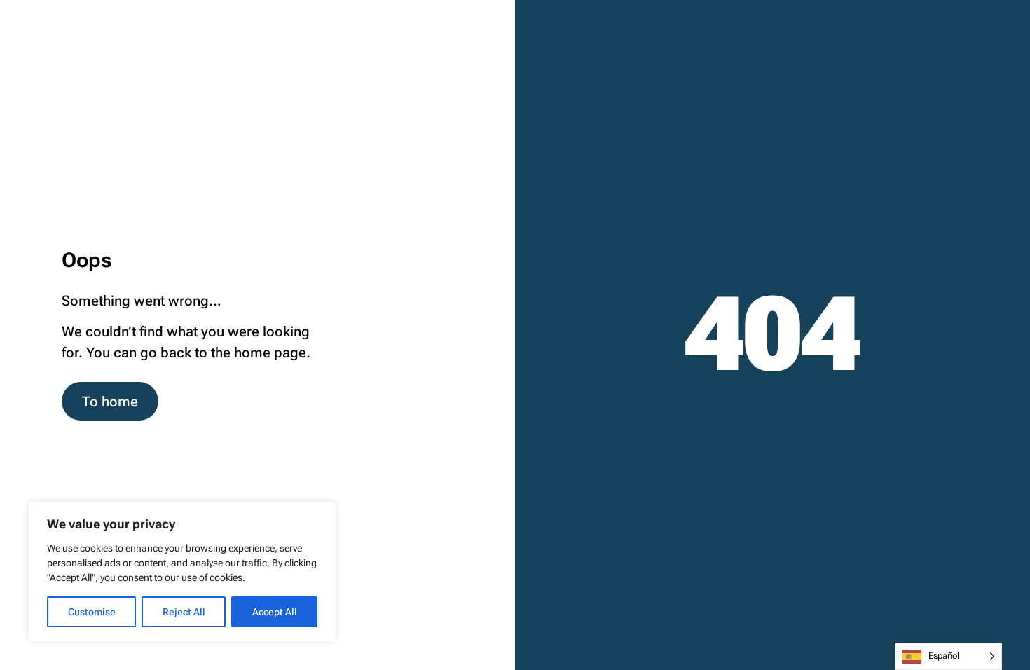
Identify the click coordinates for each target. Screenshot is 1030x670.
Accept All (274, 611)
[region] (182, 571)
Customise (92, 611)
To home (110, 401)
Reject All (184, 611)
